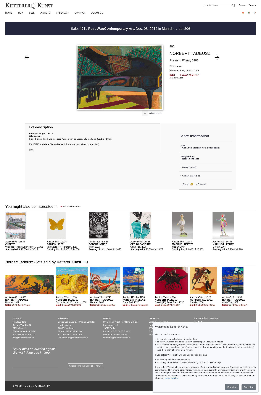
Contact (79, 12)
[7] (27, 57)
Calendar (62, 12)
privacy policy (171, 378)
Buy (20, 12)
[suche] (233, 5)
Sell (31, 12)
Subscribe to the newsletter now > (85, 366)
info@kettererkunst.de (23, 337)
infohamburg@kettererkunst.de (73, 337)
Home (8, 12)
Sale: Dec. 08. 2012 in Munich (122, 29)
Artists (45, 12)
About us (97, 12)
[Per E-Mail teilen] (191, 184)
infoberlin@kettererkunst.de (116, 337)
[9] (217, 57)
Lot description (41, 127)
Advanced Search (247, 5)
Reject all (232, 387)
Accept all (248, 387)
